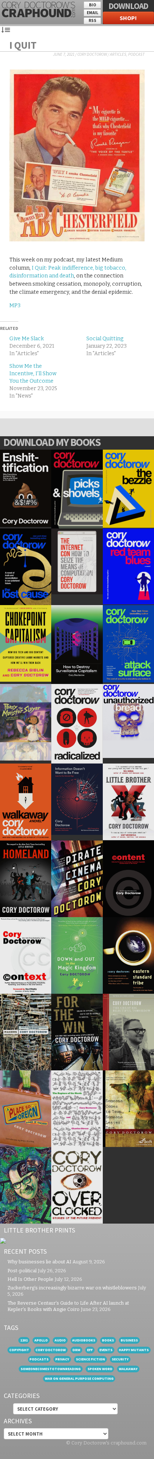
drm (76, 1349)
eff (90, 1349)
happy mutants (134, 1349)
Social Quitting (104, 338)
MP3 (15, 305)
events (106, 1349)
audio (60, 1340)
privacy (62, 1359)
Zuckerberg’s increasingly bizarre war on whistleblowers (72, 1288)
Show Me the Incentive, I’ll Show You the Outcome (32, 373)
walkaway (128, 1368)
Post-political (22, 1270)
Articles (118, 54)
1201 (24, 1340)
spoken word (100, 1368)
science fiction (90, 1359)
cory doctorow (51, 1349)
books (108, 1340)
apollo (41, 1340)
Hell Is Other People (30, 1279)
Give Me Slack (26, 338)
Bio (92, 4)
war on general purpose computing (79, 1378)
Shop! (128, 18)
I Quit (23, 45)
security (120, 1359)
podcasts (39, 1359)
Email (92, 12)
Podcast (136, 54)
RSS (92, 20)
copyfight (19, 1349)
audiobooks (83, 1340)
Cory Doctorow (92, 54)
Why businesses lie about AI (39, 1261)
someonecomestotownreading (51, 1368)
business (129, 1340)
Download (128, 6)
